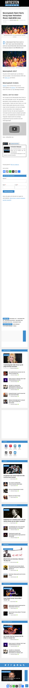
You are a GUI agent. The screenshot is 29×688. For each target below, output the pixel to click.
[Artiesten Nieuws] (7, 152)
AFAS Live (7, 77)
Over (6, 143)
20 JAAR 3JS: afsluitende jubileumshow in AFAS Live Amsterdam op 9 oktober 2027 (16, 387)
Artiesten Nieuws (13, 20)
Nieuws (14, 325)
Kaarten (5, 85)
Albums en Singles (8, 549)
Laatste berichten (15, 143)
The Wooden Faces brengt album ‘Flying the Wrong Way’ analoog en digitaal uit (17, 567)
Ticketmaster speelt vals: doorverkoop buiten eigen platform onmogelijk (17, 535)
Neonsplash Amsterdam (10, 320)
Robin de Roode (13, 562)
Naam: (4, 184)
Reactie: (4, 178)
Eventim (13, 87)
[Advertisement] (14, 260)
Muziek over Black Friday (14, 495)
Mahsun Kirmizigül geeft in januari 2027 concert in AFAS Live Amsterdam (17, 401)
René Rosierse (14, 570)
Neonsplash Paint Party (7, 322)
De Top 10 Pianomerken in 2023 (16, 489)
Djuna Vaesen (13, 485)
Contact (20, 684)
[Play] (14, 129)
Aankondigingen (16, 324)
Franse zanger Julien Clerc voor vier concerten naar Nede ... (11, 679)
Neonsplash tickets (17, 322)
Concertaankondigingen (8, 325)
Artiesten (6, 355)
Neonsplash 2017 (13, 318)
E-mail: (16, 184)
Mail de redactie (15, 164)
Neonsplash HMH (19, 320)
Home (8, 684)
